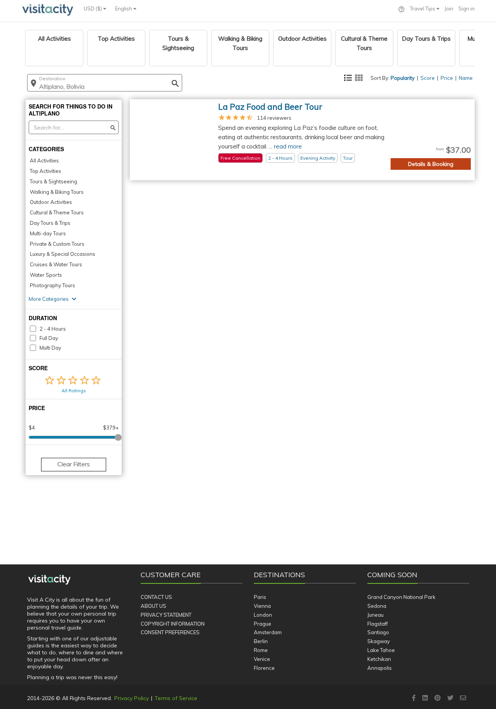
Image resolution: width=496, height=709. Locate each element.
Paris (260, 597)
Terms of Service (176, 698)
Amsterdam (268, 632)
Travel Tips (423, 8)
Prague (262, 624)
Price (447, 78)
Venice (262, 659)
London (263, 615)
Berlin (261, 641)
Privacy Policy (131, 698)
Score (427, 78)
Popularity (403, 78)
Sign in (466, 8)
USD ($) (93, 8)
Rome (261, 650)
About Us (153, 606)
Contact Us (156, 597)
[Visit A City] (49, 580)
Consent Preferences (170, 632)
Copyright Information (173, 624)
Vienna (262, 606)
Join (448, 8)
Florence (264, 668)
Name (466, 78)
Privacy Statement (166, 615)
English (124, 8)
